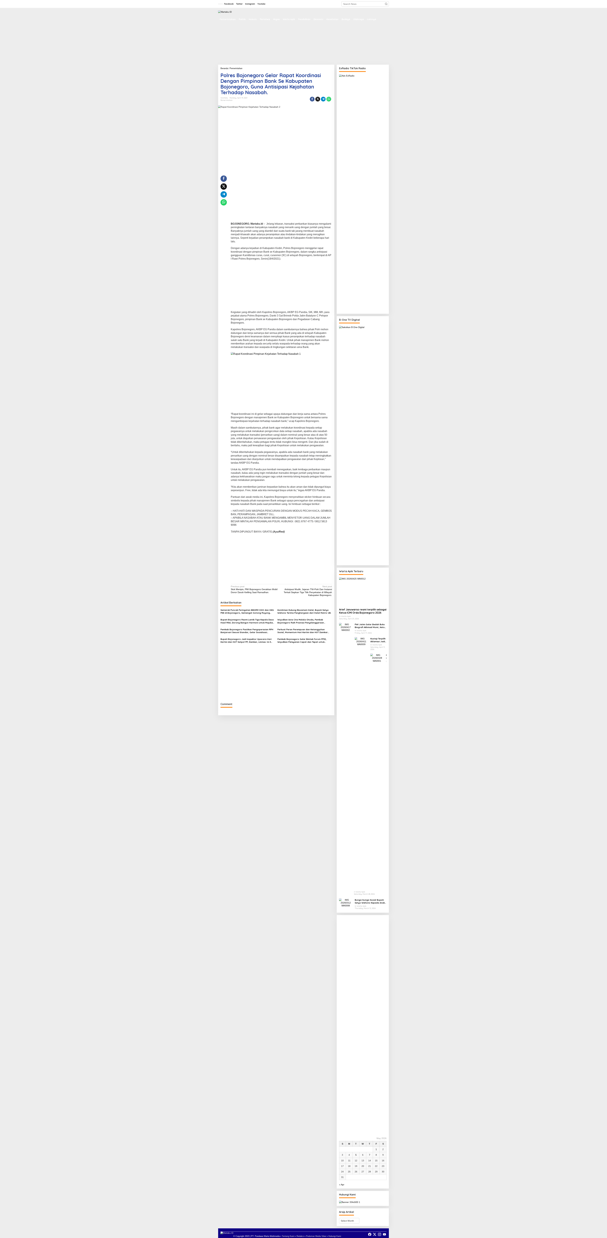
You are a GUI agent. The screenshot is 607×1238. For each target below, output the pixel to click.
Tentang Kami (288, 1236)
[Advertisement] (303, 45)
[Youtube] (384, 1234)
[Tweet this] (317, 99)
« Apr (341, 1184)
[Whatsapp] (328, 99)
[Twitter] (375, 1234)
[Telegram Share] (323, 99)
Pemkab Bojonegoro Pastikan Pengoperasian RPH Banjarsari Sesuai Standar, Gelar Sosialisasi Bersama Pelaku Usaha (247, 631)
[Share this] (312, 99)
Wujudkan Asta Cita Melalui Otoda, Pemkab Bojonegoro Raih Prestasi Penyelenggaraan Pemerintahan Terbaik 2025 (300, 621)
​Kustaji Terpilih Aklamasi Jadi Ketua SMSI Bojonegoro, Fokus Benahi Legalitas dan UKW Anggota (378, 640)
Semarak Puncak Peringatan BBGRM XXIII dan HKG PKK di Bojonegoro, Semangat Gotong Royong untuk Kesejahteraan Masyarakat (247, 611)
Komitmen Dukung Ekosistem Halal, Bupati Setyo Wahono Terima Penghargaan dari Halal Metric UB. (304, 611)
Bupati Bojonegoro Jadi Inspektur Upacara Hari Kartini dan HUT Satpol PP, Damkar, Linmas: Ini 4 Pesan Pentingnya (246, 640)
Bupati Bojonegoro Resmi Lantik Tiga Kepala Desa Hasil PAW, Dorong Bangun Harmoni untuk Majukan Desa (247, 621)
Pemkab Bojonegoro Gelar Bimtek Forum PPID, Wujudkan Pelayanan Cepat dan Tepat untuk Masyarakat (301, 640)
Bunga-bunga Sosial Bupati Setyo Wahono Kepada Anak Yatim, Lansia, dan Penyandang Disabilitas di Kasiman (370, 901)
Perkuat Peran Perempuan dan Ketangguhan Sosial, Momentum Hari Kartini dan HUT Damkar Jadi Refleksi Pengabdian (302, 631)
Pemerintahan (227, 100)
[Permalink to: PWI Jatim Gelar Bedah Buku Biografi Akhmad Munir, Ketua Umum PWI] (345, 741)
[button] (386, 4)
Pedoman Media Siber (316, 1236)
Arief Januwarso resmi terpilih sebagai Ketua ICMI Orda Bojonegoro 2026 (362, 611)
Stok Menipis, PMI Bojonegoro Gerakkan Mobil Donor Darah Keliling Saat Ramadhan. (254, 589)
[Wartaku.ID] (225, 11)
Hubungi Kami (334, 1236)
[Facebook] (370, 1234)
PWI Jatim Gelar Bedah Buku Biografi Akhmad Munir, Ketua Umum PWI (370, 626)
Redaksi (300, 1236)
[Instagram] (379, 1234)
